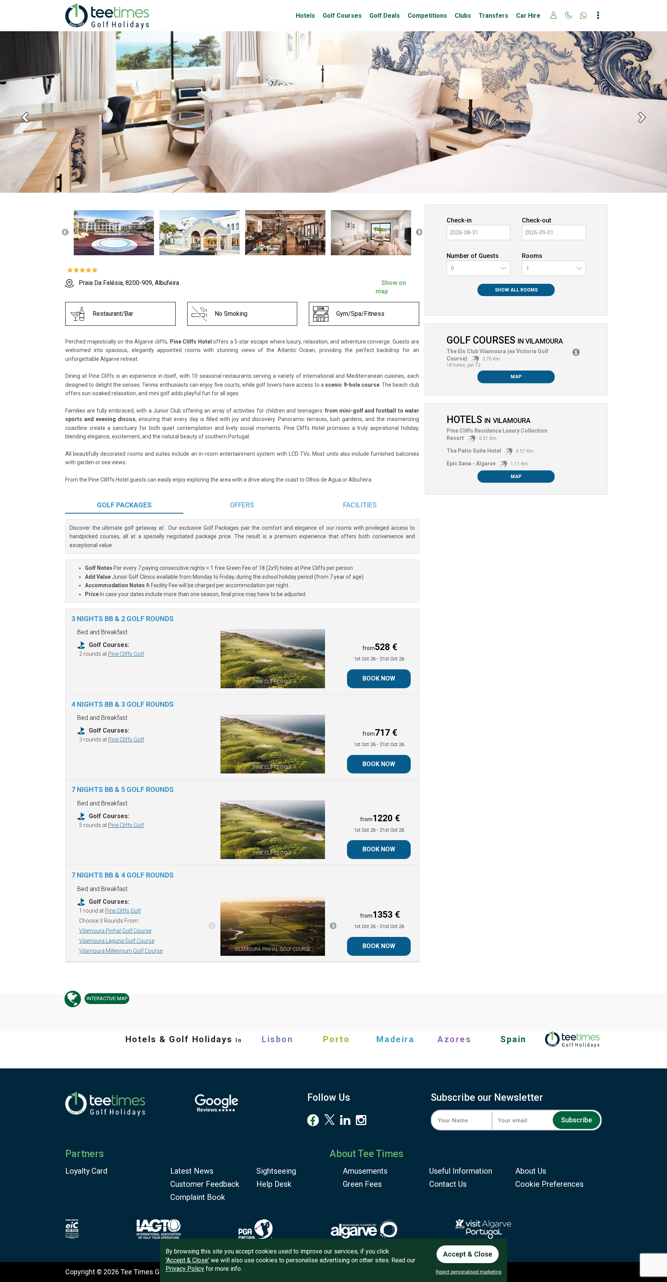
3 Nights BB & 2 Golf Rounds (122, 619)
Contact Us (448, 1184)
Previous (65, 232)
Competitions (427, 15)
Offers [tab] (242, 505)
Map (516, 376)
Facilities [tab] (360, 505)
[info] (576, 352)
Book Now (378, 678)
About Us (530, 1171)
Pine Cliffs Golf (126, 654)
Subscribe (576, 1120)
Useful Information (460, 1171)
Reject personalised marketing (468, 1272)
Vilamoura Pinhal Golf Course (115, 931)
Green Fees (362, 1184)
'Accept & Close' (187, 1260)
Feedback (204, 1184)
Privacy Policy (185, 1268)
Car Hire (528, 15)
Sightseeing (276, 1171)
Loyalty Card (86, 1171)
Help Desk (273, 1184)
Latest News (191, 1171)
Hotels (305, 15)
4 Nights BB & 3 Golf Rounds (122, 704)
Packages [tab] (124, 505)
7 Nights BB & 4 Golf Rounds (122, 875)
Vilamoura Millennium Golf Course (121, 951)
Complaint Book (197, 1197)
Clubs (463, 15)
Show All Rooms (516, 290)
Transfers (493, 15)
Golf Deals (384, 15)
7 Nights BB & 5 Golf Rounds (122, 789)
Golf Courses (342, 15)
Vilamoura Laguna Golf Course (116, 941)
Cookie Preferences (549, 1184)
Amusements (365, 1171)
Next (419, 232)
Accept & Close (467, 1254)
